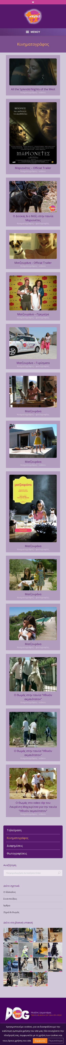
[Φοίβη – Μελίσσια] (55, 950)
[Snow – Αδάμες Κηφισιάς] (25, 950)
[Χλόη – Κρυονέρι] (10, 964)
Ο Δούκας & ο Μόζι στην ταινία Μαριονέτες (33, 218)
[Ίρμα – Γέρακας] (10, 935)
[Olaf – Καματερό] (40, 964)
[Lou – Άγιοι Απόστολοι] (55, 964)
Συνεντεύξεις (10, 898)
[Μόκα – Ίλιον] (40, 935)
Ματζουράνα (33, 411)
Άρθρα (6, 905)
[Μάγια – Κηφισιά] (25, 979)
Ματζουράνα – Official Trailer (33, 263)
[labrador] (33, 674)
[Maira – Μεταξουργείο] (25, 964)
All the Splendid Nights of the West (33, 89)
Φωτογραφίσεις (17, 853)
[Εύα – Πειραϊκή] (10, 950)
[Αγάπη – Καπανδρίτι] (40, 979)
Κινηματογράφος (17, 838)
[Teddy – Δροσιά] (25, 935)
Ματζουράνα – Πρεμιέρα (33, 314)
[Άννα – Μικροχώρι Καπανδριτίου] (10, 979)
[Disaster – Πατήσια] (55, 935)
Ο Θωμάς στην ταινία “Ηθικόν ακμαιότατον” (33, 697)
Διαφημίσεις (15, 846)
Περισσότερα (55, 1040)
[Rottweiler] (33, 196)
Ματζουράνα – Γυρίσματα (33, 363)
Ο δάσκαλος (9, 892)
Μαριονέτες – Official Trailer (33, 168)
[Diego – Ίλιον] (40, 950)
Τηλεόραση (14, 830)
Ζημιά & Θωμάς (11, 912)
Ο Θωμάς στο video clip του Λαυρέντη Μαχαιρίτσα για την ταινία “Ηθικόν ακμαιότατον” (33, 807)
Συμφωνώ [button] (40, 1040)
